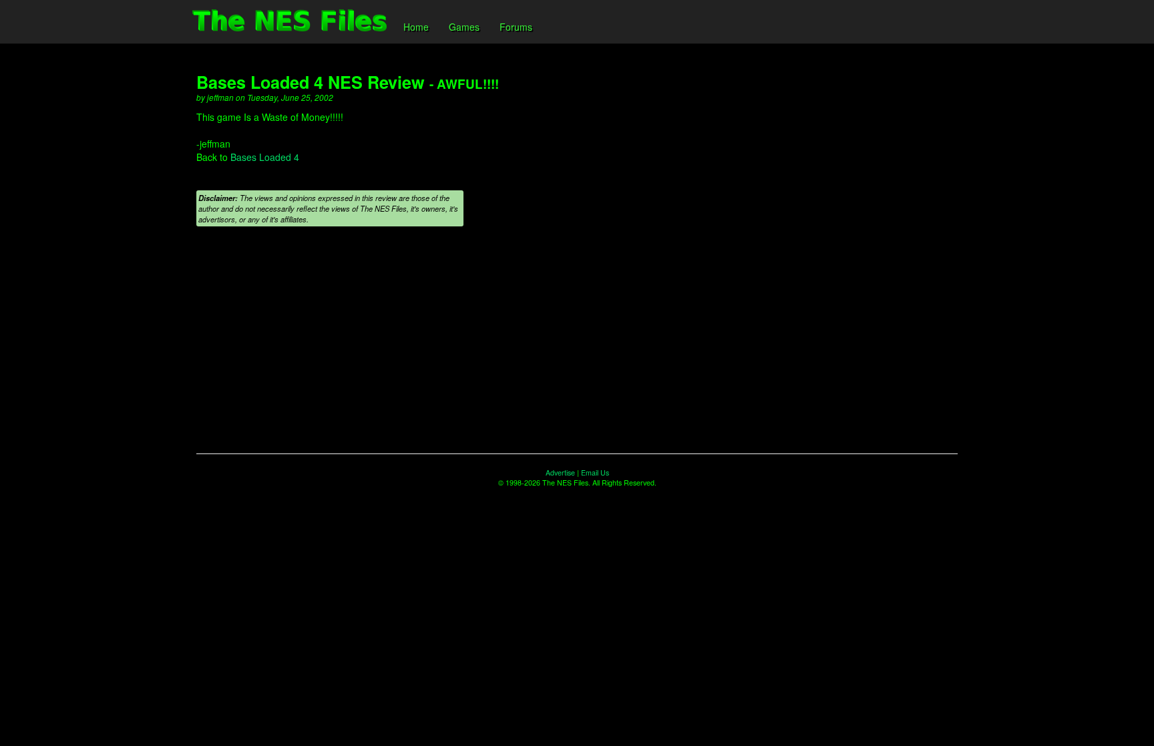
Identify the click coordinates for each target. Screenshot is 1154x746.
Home (416, 26)
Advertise (560, 473)
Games (464, 26)
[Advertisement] (577, 346)
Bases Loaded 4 (264, 157)
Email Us (595, 473)
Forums (516, 26)
